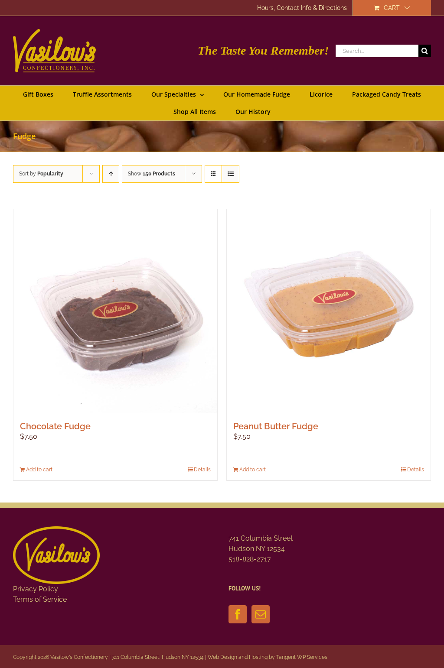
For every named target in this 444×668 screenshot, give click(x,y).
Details (202, 470)
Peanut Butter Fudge (275, 426)
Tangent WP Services (301, 657)
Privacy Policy (35, 589)
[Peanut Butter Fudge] (329, 311)
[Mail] (260, 614)
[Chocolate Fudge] (115, 311)
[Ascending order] (110, 174)
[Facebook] (238, 614)
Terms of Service (40, 599)
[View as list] (230, 173)
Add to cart (39, 470)
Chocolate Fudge (55, 426)
